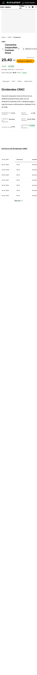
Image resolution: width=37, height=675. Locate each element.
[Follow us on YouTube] (32, 7)
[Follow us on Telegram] (36, 7)
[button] (3, 2)
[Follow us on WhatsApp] (29, 7)
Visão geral (5, 81)
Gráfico (19, 81)
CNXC (10, 37)
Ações (4, 37)
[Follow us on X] (26, 7)
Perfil (13, 81)
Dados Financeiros (30, 81)
